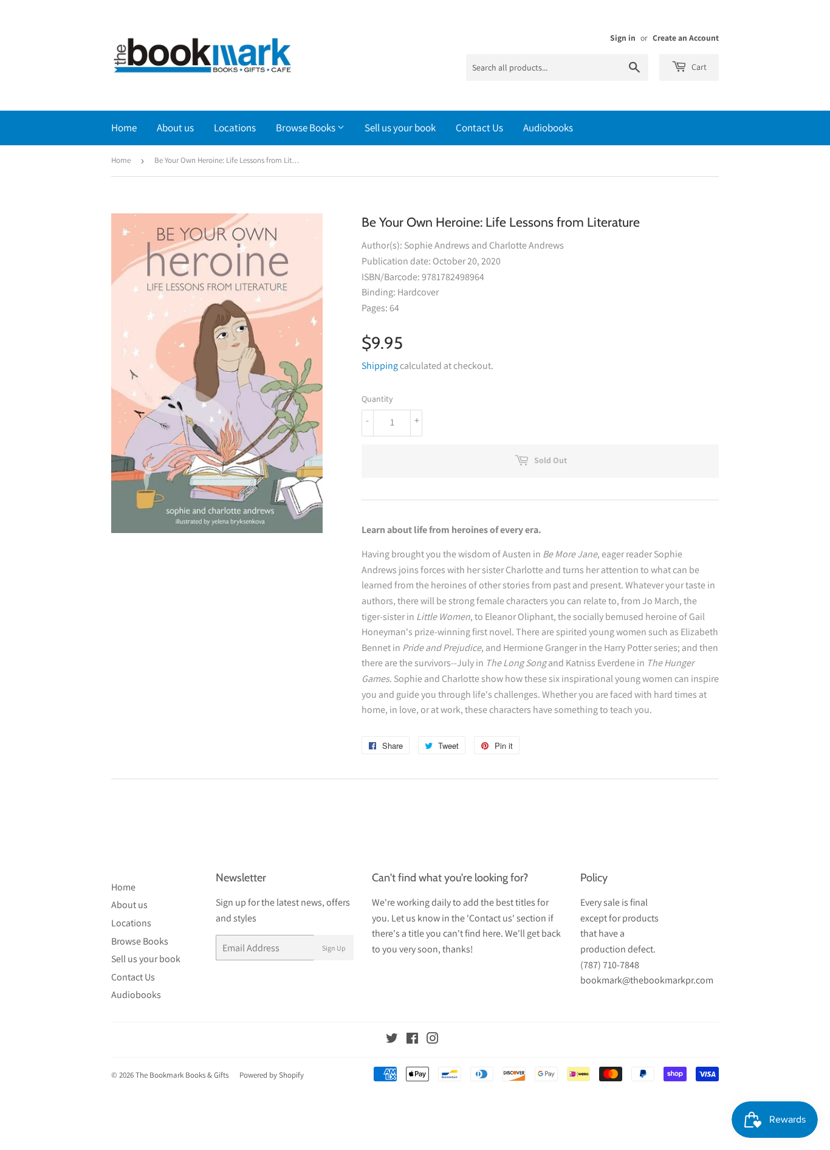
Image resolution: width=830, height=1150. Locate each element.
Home (124, 127)
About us (175, 127)
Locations (235, 127)
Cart (698, 66)
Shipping (380, 365)
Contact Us (479, 127)
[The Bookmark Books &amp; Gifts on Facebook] (412, 1039)
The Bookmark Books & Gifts (181, 1075)
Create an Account (686, 37)
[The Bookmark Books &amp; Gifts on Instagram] (433, 1039)
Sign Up (334, 947)
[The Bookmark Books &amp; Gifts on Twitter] (392, 1039)
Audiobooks (548, 127)
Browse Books (306, 127)
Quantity (377, 398)
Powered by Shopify (271, 1075)
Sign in (623, 37)
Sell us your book (400, 127)
